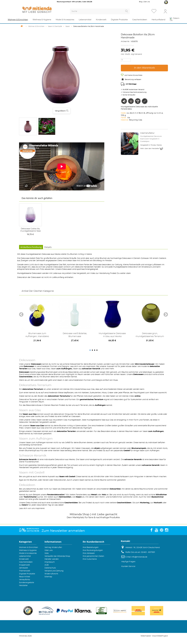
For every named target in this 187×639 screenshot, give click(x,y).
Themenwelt (24, 571)
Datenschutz (50, 568)
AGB (47, 565)
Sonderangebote (26, 582)
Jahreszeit (23, 568)
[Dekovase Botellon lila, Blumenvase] (28, 126)
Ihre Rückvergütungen (93, 550)
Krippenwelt (24, 565)
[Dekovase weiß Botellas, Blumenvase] (75, 314)
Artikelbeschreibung (31, 247)
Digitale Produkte (27, 574)
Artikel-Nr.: (125, 41)
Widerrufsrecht (51, 574)
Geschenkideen (26, 562)
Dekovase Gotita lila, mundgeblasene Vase (30, 230)
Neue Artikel (24, 577)
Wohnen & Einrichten (28, 547)
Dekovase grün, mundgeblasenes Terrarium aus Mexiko (150, 335)
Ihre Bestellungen (90, 547)
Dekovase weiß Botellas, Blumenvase (75, 334)
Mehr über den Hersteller (150, 148)
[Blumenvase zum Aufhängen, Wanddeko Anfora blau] (37, 314)
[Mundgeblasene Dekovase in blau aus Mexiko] (112, 314)
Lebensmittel (25, 556)
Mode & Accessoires (28, 553)
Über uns (146, 1)
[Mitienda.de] (41, 9)
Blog (140, 1)
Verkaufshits (24, 580)
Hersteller (23, 585)
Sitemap (48, 577)
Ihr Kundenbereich (93, 541)
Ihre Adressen (89, 553)
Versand (138, 54)
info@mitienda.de (139, 557)
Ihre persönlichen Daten (93, 556)
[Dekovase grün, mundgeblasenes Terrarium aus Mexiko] (150, 314)
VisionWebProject (160, 636)
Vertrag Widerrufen (53, 547)
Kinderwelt (24, 559)
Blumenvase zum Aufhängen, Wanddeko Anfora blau (37, 335)
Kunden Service (128, 566)
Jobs (47, 553)
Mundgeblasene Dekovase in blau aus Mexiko (112, 334)
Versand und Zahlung (54, 571)
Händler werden (52, 559)
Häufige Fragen (128, 562)
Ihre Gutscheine (90, 559)
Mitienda (76, 514)
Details (48, 247)
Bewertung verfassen (133, 79)
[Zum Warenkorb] (160, 11)
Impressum (50, 562)
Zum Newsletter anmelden (63, 530)
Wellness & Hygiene (28, 550)
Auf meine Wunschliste (133, 75)
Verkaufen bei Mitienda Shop (57, 556)
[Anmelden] (165, 11)
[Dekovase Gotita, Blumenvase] (30, 215)
